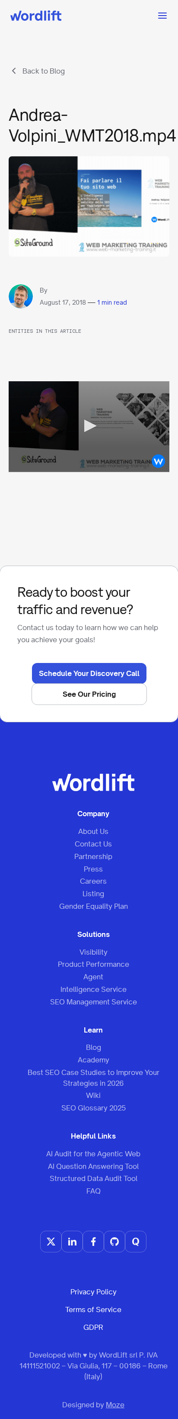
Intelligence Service (93, 989)
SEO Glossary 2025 (93, 1108)
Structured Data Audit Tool (93, 1178)
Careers (93, 881)
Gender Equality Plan (93, 906)
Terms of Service (93, 1309)
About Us (93, 831)
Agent (93, 976)
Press (93, 869)
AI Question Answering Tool (93, 1166)
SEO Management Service (93, 1001)
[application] (89, 426)
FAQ (93, 1191)
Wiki (93, 1095)
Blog (93, 1047)
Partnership (93, 856)
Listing (93, 893)
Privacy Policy (93, 1291)
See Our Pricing (89, 694)
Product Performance (93, 964)
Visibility (93, 952)
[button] (89, 425)
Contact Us (93, 844)
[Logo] (158, 461)
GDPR (93, 1327)
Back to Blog (43, 71)
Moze (115, 1404)
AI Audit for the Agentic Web (93, 1153)
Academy (93, 1059)
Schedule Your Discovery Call (89, 673)
